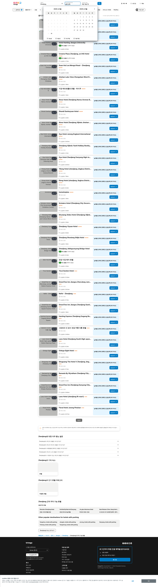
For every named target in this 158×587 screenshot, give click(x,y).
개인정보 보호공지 (66, 554)
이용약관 (64, 550)
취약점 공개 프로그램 (67, 562)
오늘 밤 (50, 38)
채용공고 (28, 567)
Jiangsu (58, 535)
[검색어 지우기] (62, 3)
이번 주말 (68, 38)
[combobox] (51, 4)
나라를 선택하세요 (31, 547)
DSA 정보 (64, 557)
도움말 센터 (65, 568)
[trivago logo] (17, 3)
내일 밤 (58, 38)
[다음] (94, 9)
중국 (52, 535)
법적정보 (64, 552)
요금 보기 (112, 25)
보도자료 (28, 572)
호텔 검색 (40, 535)
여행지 (41, 2)
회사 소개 (28, 565)
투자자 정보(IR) (30, 570)
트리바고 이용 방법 (67, 570)
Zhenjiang (65, 535)
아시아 (47, 535)
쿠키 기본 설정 (65, 559)
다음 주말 (77, 38)
